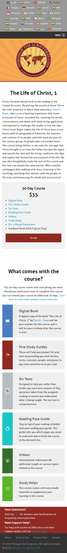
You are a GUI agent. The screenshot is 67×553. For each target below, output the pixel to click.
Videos (12, 216)
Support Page (39, 531)
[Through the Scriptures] (33, 59)
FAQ (17, 514)
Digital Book (15, 200)
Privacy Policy (40, 537)
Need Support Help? (17, 522)
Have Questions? (15, 509)
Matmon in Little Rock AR (26, 547)
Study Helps (15, 220)
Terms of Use (22, 537)
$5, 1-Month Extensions (21, 224)
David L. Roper (41, 320)
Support (56, 537)
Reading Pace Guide (19, 212)
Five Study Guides (18, 204)
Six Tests (13, 208)
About (8, 537)
